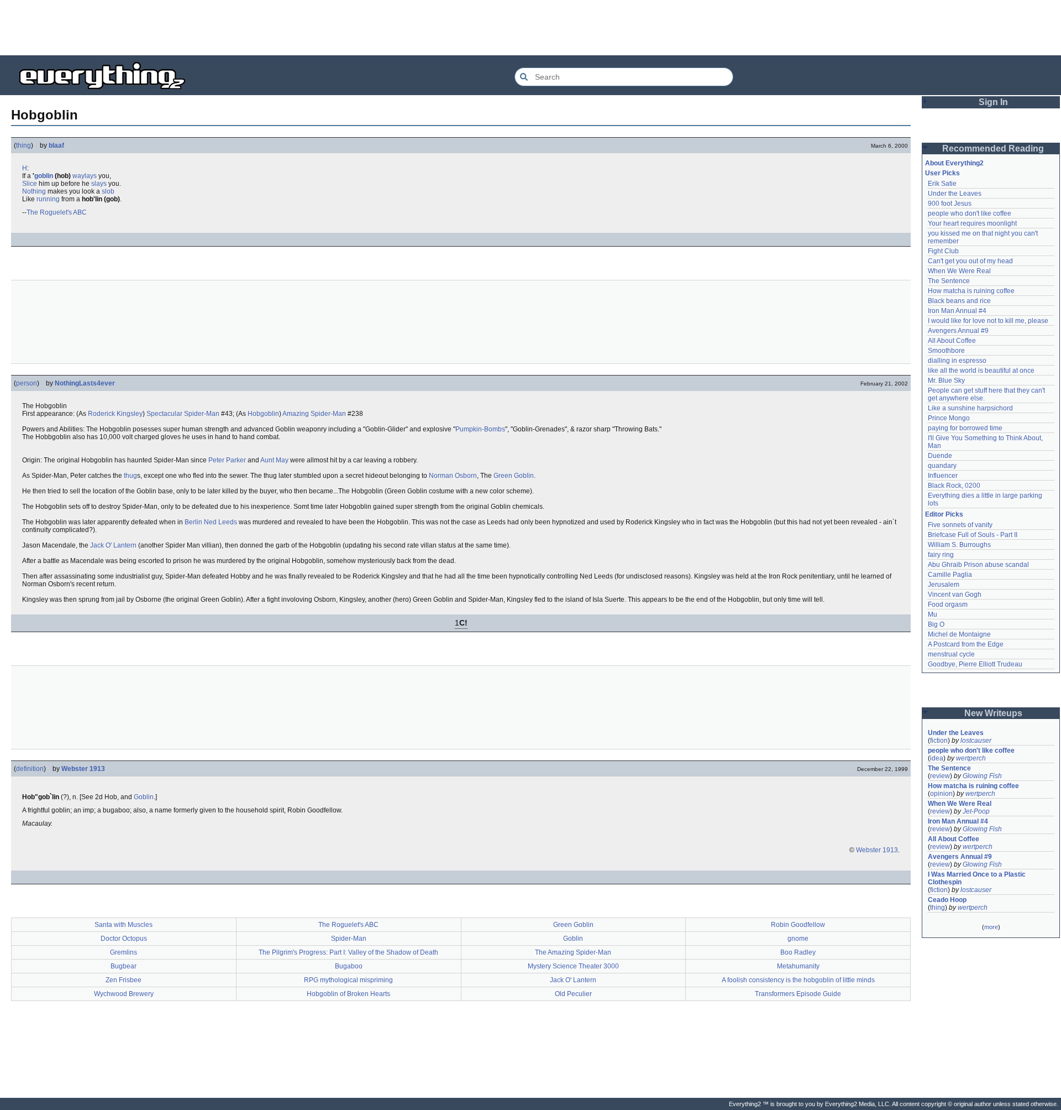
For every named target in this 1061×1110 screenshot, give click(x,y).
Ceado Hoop (947, 900)
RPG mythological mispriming (348, 980)
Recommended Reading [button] (993, 148)
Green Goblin (513, 476)
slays (99, 183)
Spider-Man (348, 938)
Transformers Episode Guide (798, 994)
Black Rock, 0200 (954, 485)
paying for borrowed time (965, 428)
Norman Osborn (453, 476)
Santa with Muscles (123, 925)
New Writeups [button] (993, 713)
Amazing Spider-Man (314, 414)
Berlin (193, 522)
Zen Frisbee (123, 980)
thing (23, 145)
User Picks (942, 173)
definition (30, 769)
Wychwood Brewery (124, 994)
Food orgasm (948, 604)
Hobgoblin (263, 414)
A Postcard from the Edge (966, 644)
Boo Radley (798, 952)
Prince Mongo (949, 418)
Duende (940, 456)
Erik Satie (942, 183)
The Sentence (949, 281)
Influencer (943, 476)
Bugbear (123, 966)
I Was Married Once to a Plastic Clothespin (977, 878)
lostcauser (975, 740)
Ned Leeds (220, 522)
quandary (942, 466)
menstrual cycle (951, 654)
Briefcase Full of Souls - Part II (972, 535)
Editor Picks (944, 514)
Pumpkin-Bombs (480, 429)
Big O (936, 624)
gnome (797, 938)
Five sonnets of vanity (960, 525)
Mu (932, 614)
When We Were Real (959, 271)
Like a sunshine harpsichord (970, 408)
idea (936, 758)
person (26, 383)
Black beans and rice (959, 301)
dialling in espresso (957, 360)
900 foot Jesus (949, 203)
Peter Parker (227, 460)
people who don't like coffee (969, 213)
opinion (941, 794)
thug (130, 476)
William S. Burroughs (959, 545)
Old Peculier (573, 994)
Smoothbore (946, 351)
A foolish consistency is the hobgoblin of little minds (798, 980)
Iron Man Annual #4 (957, 311)
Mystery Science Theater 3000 (573, 966)
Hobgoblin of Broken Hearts (348, 994)
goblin (43, 176)
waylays (84, 176)
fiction (939, 740)
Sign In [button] (993, 102)
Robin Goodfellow (798, 925)
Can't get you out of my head (970, 261)
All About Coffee (952, 341)
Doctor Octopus (124, 938)
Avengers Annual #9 (958, 331)
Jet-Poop (976, 811)
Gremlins (123, 952)
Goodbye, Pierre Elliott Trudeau (975, 664)
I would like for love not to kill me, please (988, 321)
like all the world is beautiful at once (981, 370)
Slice (29, 183)
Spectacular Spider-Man (182, 414)
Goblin (144, 797)
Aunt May (274, 460)
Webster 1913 (83, 769)
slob (108, 191)
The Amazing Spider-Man (573, 952)
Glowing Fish (982, 776)
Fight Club (943, 251)
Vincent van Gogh (954, 594)
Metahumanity (798, 966)
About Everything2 (954, 163)
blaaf (56, 145)
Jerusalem (943, 584)
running (48, 199)
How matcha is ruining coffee (971, 291)
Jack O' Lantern (113, 545)
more (991, 927)
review (940, 776)
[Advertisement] (530, 28)
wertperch (971, 758)
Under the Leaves (954, 193)
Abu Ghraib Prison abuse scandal (978, 565)
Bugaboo (349, 966)
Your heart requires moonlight (972, 223)
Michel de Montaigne (959, 634)
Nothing (34, 191)
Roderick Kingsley (115, 414)
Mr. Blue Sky (946, 380)
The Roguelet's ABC (57, 212)
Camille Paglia (950, 575)
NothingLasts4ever (85, 383)
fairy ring (941, 555)
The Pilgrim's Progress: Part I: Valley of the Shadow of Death (348, 952)
